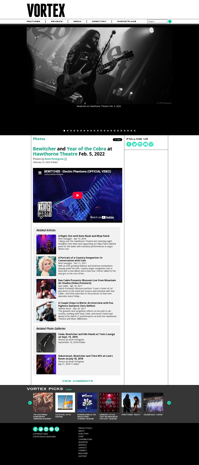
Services (82, 445)
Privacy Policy (85, 428)
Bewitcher (44, 148)
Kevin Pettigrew (54, 158)
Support (82, 456)
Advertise (83, 442)
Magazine (83, 453)
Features (33, 21)
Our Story (83, 433)
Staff (80, 436)
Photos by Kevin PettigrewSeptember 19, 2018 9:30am (86, 338)
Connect (82, 450)
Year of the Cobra (86, 148)
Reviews (56, 21)
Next (169, 403)
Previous (30, 403)
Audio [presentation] (69, 389)
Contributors (85, 439)
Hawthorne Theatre (55, 154)
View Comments (77, 381)
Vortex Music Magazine (44, 436)
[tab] (67, 389)
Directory (99, 21)
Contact (82, 447)
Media (77, 21)
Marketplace (126, 21)
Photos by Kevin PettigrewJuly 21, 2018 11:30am (85, 360)
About (81, 431)
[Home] (46, 17)
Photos (39, 138)
